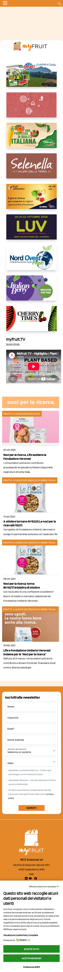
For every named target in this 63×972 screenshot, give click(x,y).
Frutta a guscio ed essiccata (21, 413)
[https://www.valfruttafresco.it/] (31, 138)
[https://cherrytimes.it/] (31, 321)
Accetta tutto (31, 949)
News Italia (47, 480)
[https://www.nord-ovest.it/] (31, 260)
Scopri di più (13, 344)
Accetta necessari (31, 958)
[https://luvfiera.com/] (31, 229)
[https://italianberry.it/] (31, 290)
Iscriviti (31, 807)
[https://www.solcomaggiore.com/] (31, 107)
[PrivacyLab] (22, 940)
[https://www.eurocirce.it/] (31, 77)
